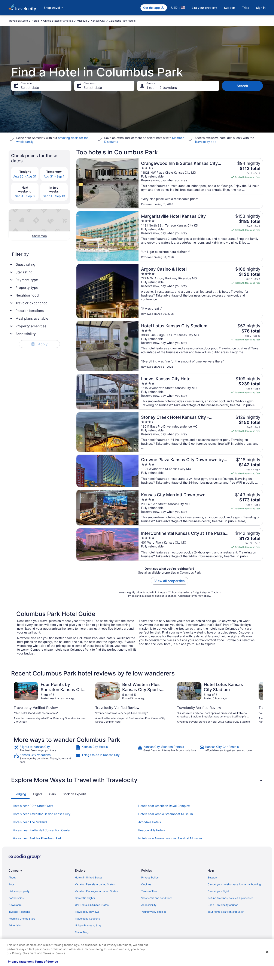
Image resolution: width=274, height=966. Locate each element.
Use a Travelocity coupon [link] (223, 904)
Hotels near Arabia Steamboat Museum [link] (165, 814)
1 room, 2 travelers (161, 87)
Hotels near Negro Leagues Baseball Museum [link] (170, 838)
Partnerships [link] (16, 898)
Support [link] (212, 877)
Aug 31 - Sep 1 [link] (54, 176)
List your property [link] (19, 891)
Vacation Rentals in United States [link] (95, 884)
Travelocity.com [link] (18, 20)
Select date (30, 87)
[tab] (20, 794)
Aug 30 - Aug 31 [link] (24, 176)
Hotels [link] (35, 20)
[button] (137, 780)
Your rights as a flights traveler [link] (226, 911)
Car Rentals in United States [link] (92, 904)
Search (242, 86)
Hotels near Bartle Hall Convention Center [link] (42, 830)
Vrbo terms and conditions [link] (156, 898)
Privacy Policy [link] (150, 877)
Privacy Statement (21, 961)
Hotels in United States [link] (88, 877)
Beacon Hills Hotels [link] (151, 830)
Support (229, 7)
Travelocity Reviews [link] (87, 911)
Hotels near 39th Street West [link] (33, 806)
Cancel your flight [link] (218, 891)
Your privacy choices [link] (153, 911)
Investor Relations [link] (19, 911)
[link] (44, 748)
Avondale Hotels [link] (149, 822)
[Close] (267, 952)
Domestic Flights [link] (85, 898)
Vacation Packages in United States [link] (96, 891)
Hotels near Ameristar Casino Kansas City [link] (41, 814)
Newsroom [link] (15, 904)
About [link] (12, 877)
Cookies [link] (146, 884)
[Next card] (257, 702)
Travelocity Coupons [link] (87, 918)
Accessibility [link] (148, 904)
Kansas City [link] (98, 20)
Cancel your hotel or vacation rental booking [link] (234, 884)
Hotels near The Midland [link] (30, 822)
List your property (204, 7)
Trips (245, 7)
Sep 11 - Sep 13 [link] (54, 196)
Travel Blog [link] (81, 932)
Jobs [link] (11, 884)
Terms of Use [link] (149, 891)
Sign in (260, 7)
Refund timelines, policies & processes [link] (230, 898)
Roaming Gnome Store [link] (22, 918)
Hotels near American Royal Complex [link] (164, 806)
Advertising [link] (15, 925)
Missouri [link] (82, 20)
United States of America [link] (58, 20)
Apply (40, 344)
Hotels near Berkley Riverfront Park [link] (37, 838)
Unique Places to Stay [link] (88, 925)
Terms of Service (46, 961)
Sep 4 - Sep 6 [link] (25, 196)
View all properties (169, 581)
